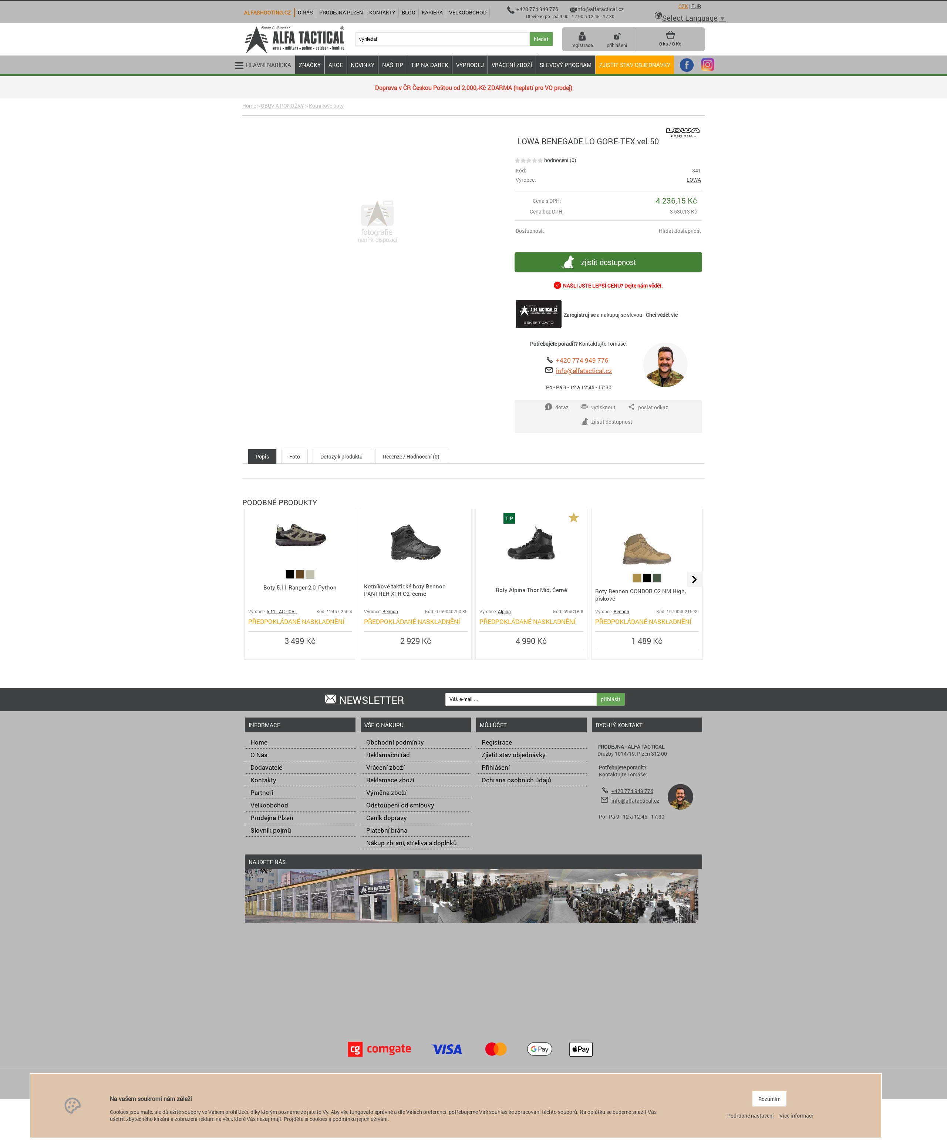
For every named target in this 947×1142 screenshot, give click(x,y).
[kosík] (670, 38)
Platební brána (386, 830)
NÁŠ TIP (392, 64)
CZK (683, 6)
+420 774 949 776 (582, 360)
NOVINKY (362, 64)
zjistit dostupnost (608, 262)
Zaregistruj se (580, 314)
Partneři (261, 792)
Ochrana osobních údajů (516, 780)
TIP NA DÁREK (429, 64)
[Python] (310, 576)
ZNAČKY (310, 64)
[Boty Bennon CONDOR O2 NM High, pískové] (646, 570)
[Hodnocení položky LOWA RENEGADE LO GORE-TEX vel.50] (529, 160)
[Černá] (291, 576)
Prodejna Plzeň (271, 817)
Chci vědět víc (662, 314)
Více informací (796, 1115)
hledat (541, 39)
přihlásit (610, 699)
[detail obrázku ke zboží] (377, 222)
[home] (294, 52)
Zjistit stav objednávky (634, 64)
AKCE (335, 64)
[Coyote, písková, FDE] (638, 580)
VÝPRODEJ (470, 64)
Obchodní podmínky (395, 742)
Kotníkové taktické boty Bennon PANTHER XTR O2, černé (405, 589)
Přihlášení (496, 767)
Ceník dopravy (386, 817)
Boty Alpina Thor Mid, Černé (531, 590)
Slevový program (566, 64)
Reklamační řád (388, 754)
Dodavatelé (266, 767)
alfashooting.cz (267, 12)
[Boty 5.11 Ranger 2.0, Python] (300, 554)
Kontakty (263, 780)
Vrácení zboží (385, 767)
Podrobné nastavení (750, 1115)
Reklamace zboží (390, 780)
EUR (696, 6)
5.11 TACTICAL (282, 611)
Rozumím (769, 1098)
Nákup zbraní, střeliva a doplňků (411, 843)
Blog (408, 12)
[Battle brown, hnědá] (301, 576)
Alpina (504, 611)
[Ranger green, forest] (657, 580)
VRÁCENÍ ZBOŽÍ (512, 64)
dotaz (562, 407)
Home (249, 105)
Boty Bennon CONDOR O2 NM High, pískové (640, 594)
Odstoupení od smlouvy (400, 805)
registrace (582, 45)
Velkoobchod (269, 805)
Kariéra (432, 12)
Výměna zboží (386, 792)
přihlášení (617, 45)
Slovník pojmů (270, 830)
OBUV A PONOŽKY (282, 105)
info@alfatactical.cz (584, 370)
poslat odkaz (653, 407)
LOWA (694, 179)
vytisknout (603, 407)
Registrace (497, 742)
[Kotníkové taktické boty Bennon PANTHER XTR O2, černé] (415, 570)
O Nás (258, 754)
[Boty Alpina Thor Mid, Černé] (531, 570)
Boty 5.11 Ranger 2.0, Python (300, 587)
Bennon (390, 611)
